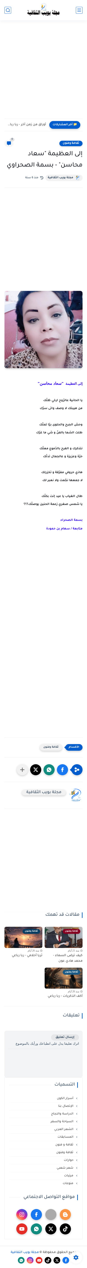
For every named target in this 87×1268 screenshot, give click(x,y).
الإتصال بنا (66, 1106)
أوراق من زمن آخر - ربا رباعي (26, 125)
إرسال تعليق (65, 1037)
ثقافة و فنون (64, 1145)
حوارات (69, 1160)
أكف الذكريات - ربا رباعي (65, 996)
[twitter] (50, 1228)
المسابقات (66, 1137)
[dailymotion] (50, 1214)
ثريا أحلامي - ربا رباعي (27, 955)
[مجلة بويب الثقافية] (43, 10)
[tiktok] (65, 1228)
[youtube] (21, 1228)
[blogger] (65, 1214)
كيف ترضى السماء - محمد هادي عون (68, 958)
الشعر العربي (64, 1129)
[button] (62, 769)
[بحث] (7, 10)
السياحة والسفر (62, 1121)
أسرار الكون (65, 1098)
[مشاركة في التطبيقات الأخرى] (22, 769)
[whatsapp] (36, 1228)
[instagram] (21, 1214)
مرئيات (69, 1175)
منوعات (68, 1183)
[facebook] (36, 1214)
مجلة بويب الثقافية (60, 177)
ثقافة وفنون (71, 143)
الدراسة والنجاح (62, 1114)
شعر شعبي (65, 1168)
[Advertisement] (43, 72)
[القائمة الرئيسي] (79, 10)
